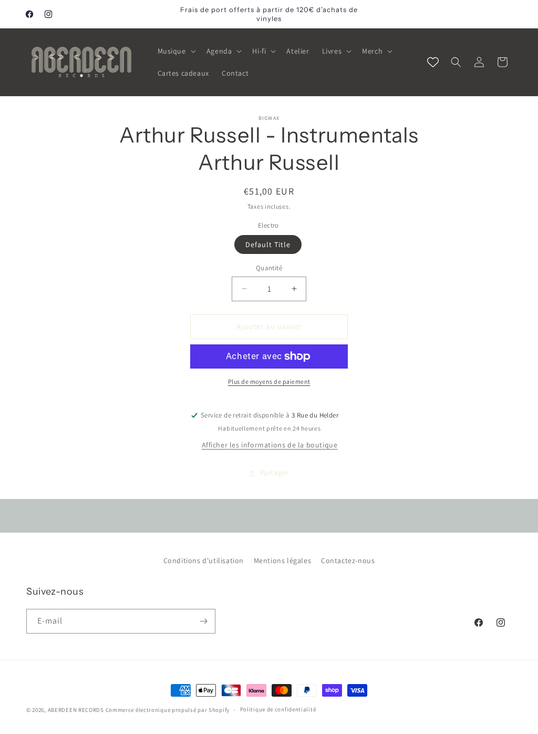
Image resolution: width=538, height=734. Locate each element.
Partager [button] (274, 472)
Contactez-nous (348, 560)
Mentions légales (283, 560)
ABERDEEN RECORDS (76, 709)
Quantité (269, 267)
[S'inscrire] (203, 621)
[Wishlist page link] (433, 62)
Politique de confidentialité (278, 709)
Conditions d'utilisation (203, 560)
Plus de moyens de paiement (269, 381)
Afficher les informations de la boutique (270, 445)
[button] (175, 51)
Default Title (268, 244)
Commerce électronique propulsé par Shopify (168, 709)
